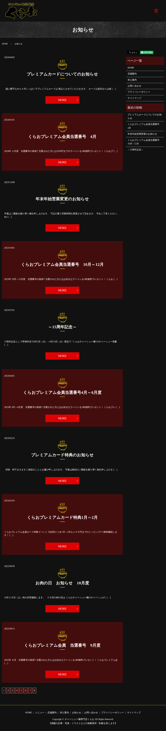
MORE (62, 100)
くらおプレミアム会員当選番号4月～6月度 (62, 392)
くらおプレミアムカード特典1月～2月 (62, 517)
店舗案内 (132, 74)
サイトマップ (134, 98)
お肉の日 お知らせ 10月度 (62, 583)
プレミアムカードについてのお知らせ (62, 74)
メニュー (39, 712)
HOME (5, 44)
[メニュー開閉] (156, 10)
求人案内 (132, 80)
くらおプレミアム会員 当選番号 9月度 (62, 645)
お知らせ (76, 712)
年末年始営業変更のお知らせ (62, 199)
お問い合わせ (134, 86)
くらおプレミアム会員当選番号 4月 (62, 136)
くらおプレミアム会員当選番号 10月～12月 (62, 264)
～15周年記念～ (62, 327)
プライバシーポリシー (139, 92)
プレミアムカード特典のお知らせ (62, 455)
